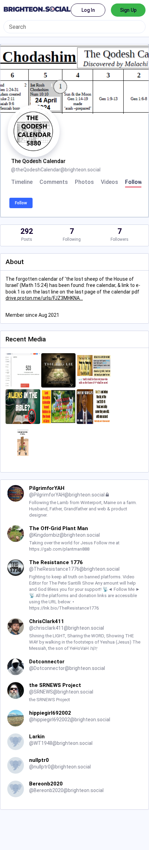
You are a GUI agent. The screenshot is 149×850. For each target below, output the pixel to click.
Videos (109, 182)
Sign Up (128, 10)
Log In (88, 10)
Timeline (22, 182)
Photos (84, 182)
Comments (54, 182)
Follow (21, 203)
